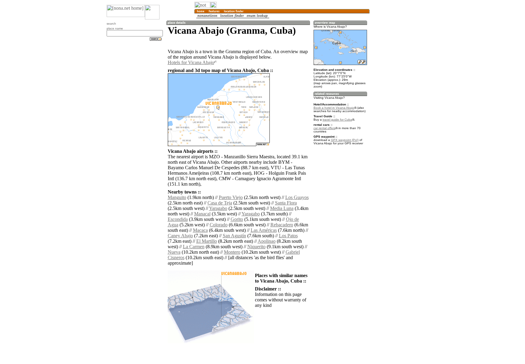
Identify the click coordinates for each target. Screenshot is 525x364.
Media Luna (281, 208)
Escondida (178, 219)
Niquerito (256, 246)
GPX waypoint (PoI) (345, 140)
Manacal (202, 213)
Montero (232, 252)
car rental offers (324, 128)
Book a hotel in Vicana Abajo (334, 107)
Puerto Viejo (231, 197)
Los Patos (288, 235)
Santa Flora (286, 202)
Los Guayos (297, 197)
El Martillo (206, 241)
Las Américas (264, 230)
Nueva (174, 252)
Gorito (237, 219)
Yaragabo (218, 208)
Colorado (219, 224)
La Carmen (193, 246)
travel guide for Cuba (337, 119)
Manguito (177, 197)
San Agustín (234, 235)
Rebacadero (281, 224)
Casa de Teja (220, 202)
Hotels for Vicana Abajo (191, 62)
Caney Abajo (180, 235)
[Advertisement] (398, 100)
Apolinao (267, 241)
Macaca (200, 230)
